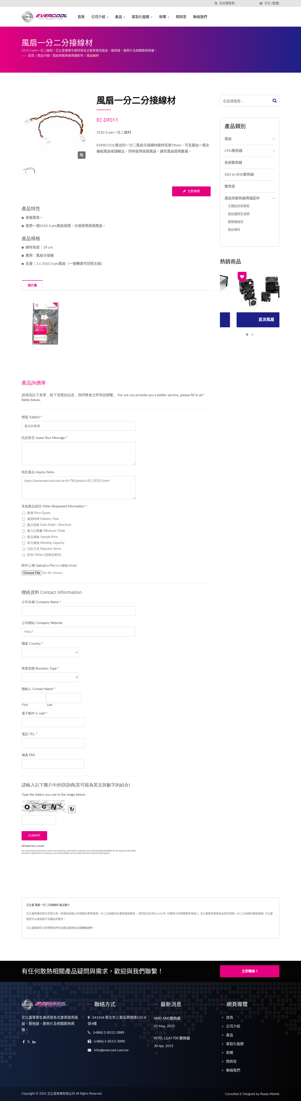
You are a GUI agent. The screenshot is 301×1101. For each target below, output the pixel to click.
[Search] (274, 101)
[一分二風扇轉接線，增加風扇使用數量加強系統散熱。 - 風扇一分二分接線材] (45, 323)
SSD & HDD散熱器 (239, 174)
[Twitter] (28, 1042)
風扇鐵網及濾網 (238, 214)
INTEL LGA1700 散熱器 (172, 1038)
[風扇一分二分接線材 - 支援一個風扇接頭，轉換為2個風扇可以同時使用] (81, 155)
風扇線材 (93, 55)
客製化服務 (141, 16)
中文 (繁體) (271, 3)
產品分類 (43, 55)
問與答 (181, 16)
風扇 (228, 139)
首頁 (81, 16)
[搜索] (216, 3)
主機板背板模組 (238, 206)
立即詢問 (194, 191)
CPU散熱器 (233, 151)
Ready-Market (269, 1094)
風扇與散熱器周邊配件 (68, 55)
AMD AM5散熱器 (167, 1018)
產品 (119, 16)
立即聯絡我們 (84, 928)
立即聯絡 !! (250, 971)
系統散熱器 (233, 162)
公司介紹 (98, 16)
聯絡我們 (200, 16)
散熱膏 (230, 186)
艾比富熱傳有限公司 (61, 1093)
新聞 (163, 16)
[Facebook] (24, 1042)
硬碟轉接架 (235, 222)
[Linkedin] (33, 1042)
